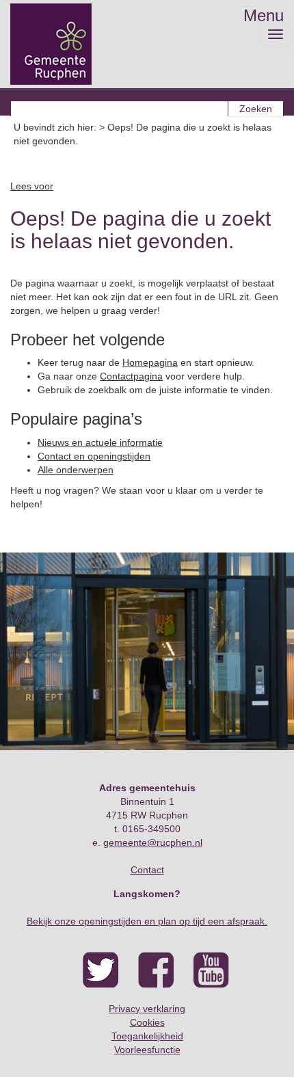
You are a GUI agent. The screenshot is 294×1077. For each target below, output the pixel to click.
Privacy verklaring (147, 1008)
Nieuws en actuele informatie (100, 442)
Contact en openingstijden (94, 456)
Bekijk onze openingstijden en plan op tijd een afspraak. (147, 921)
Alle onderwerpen (75, 469)
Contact (147, 869)
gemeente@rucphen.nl (152, 842)
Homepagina (150, 362)
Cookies (147, 1022)
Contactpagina (131, 376)
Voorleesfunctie (147, 1049)
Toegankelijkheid (147, 1036)
